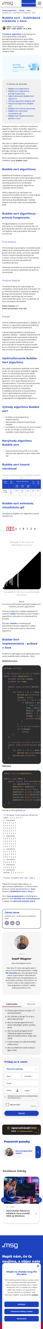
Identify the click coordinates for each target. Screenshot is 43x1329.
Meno (8, 1076)
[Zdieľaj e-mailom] (18, 923)
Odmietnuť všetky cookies (21, 1311)
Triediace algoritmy (11, 34)
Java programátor (15, 896)
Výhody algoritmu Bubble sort (21, 101)
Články (21, 10)
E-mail (9, 1083)
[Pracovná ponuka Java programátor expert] (21, 1069)
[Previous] (4, 1200)
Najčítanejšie (11, 1004)
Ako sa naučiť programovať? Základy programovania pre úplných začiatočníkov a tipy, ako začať (22, 1034)
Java (28, 10)
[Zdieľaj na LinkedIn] (12, 923)
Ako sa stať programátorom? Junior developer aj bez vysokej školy (21, 1025)
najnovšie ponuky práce (23, 901)
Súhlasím (21, 1304)
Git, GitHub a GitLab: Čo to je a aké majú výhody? (20, 1018)
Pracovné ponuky (29, 3)
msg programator (9, 10)
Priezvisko (27, 1076)
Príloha (9, 1090)
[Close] (38, 1265)
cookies (35, 1295)
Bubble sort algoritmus (18, 89)
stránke (13, 623)
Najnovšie (31, 1004)
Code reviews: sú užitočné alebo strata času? (21, 1043)
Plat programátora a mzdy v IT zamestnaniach (21, 1012)
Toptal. (12, 614)
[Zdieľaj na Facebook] (7, 923)
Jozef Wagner (18, 27)
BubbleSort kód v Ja (21, 891)
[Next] (39, 1200)
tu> (19, 1098)
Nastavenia (21, 1319)
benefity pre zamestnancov (27, 899)
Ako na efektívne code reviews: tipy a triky (21, 1049)
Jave (33, 889)
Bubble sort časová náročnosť (21, 109)
